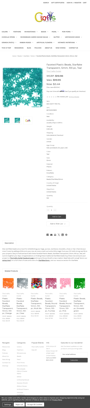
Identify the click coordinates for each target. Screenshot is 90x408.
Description (9, 243)
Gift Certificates (57, 3)
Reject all (19, 404)
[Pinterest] (66, 234)
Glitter (56, 37)
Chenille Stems (8, 37)
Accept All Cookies (34, 404)
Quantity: (50, 206)
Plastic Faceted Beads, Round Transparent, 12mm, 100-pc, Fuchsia (51, 304)
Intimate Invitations (66, 42)
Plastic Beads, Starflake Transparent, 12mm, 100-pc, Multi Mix (37, 303)
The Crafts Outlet (38, 347)
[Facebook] (48, 234)
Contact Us (73, 48)
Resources (18, 48)
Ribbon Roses (25, 42)
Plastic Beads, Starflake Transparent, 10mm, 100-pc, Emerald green (80, 304)
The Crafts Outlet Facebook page (22, 258)
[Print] (55, 234)
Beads (43, 32)
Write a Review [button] (74, 97)
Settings (7, 404)
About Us (48, 48)
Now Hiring (60, 48)
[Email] (51, 234)
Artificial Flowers (44, 42)
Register (77, 3)
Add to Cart (8, 286)
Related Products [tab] (11, 271)
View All (34, 350)
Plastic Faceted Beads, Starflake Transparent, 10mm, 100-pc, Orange (7, 305)
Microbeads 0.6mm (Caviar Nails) (34, 37)
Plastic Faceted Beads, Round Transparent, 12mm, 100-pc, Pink (65, 304)
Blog (29, 48)
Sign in (69, 3)
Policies (37, 48)
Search (46, 3)
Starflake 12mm (44, 260)
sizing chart (6, 260)
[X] (59, 234)
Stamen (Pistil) (8, 42)
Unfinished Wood (72, 37)
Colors (5, 32)
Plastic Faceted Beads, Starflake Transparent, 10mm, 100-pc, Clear (22, 305)
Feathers (17, 32)
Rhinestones (29, 32)
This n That (6, 48)
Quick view (8, 281)
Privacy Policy (57, 400)
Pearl (54, 32)
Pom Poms (66, 32)
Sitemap (5, 366)
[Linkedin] (62, 234)
